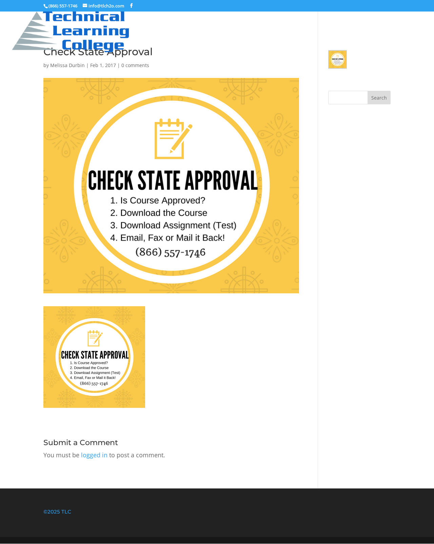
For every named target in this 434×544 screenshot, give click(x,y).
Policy (405, 21)
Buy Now (367, 21)
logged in (94, 455)
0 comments (135, 65)
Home (329, 21)
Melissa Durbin (67, 65)
